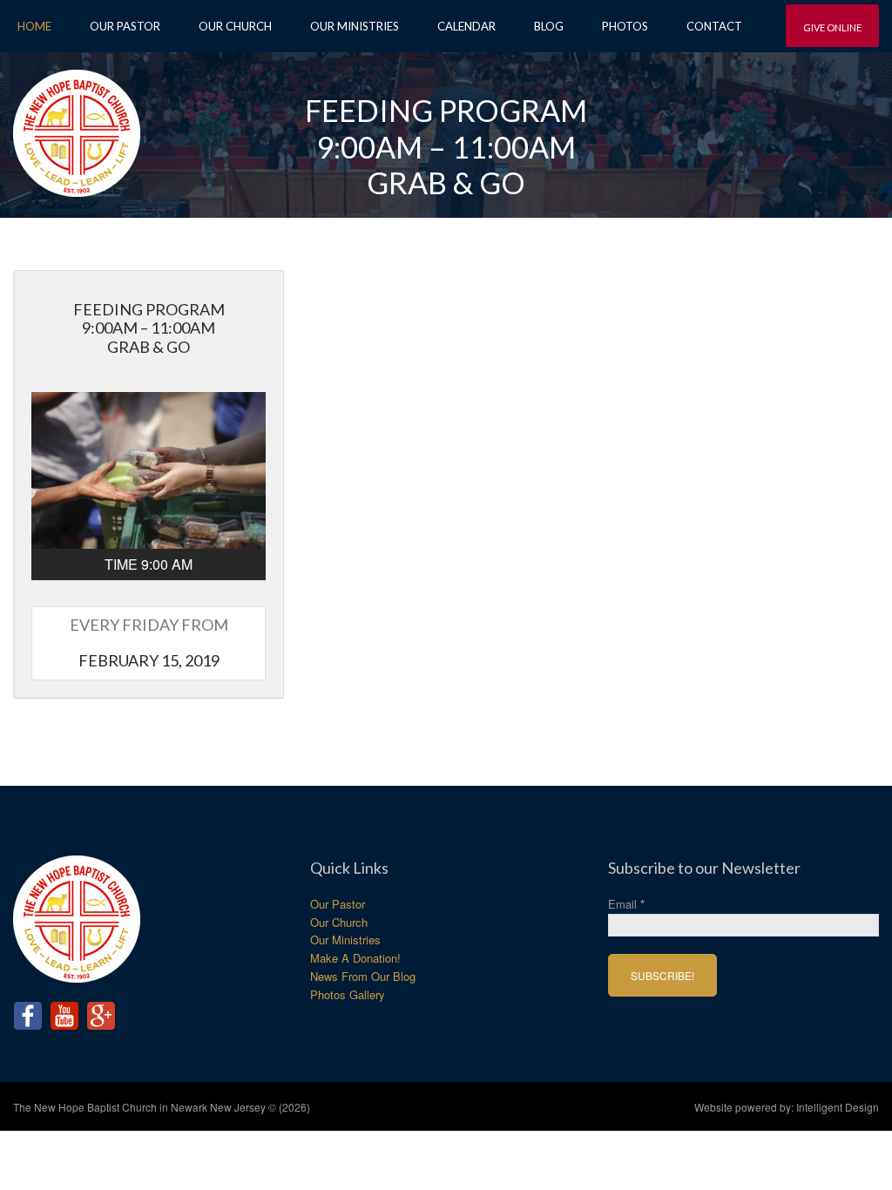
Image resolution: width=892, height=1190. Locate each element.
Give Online (832, 27)
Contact (714, 26)
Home (34, 26)
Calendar (466, 26)
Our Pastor (125, 26)
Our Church (235, 26)
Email (626, 904)
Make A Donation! (355, 958)
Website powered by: (786, 1106)
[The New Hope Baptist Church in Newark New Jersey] (76, 127)
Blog (549, 26)
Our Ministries (354, 26)
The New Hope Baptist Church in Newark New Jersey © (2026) (161, 1106)
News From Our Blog (363, 976)
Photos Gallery (347, 994)
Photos (625, 26)
